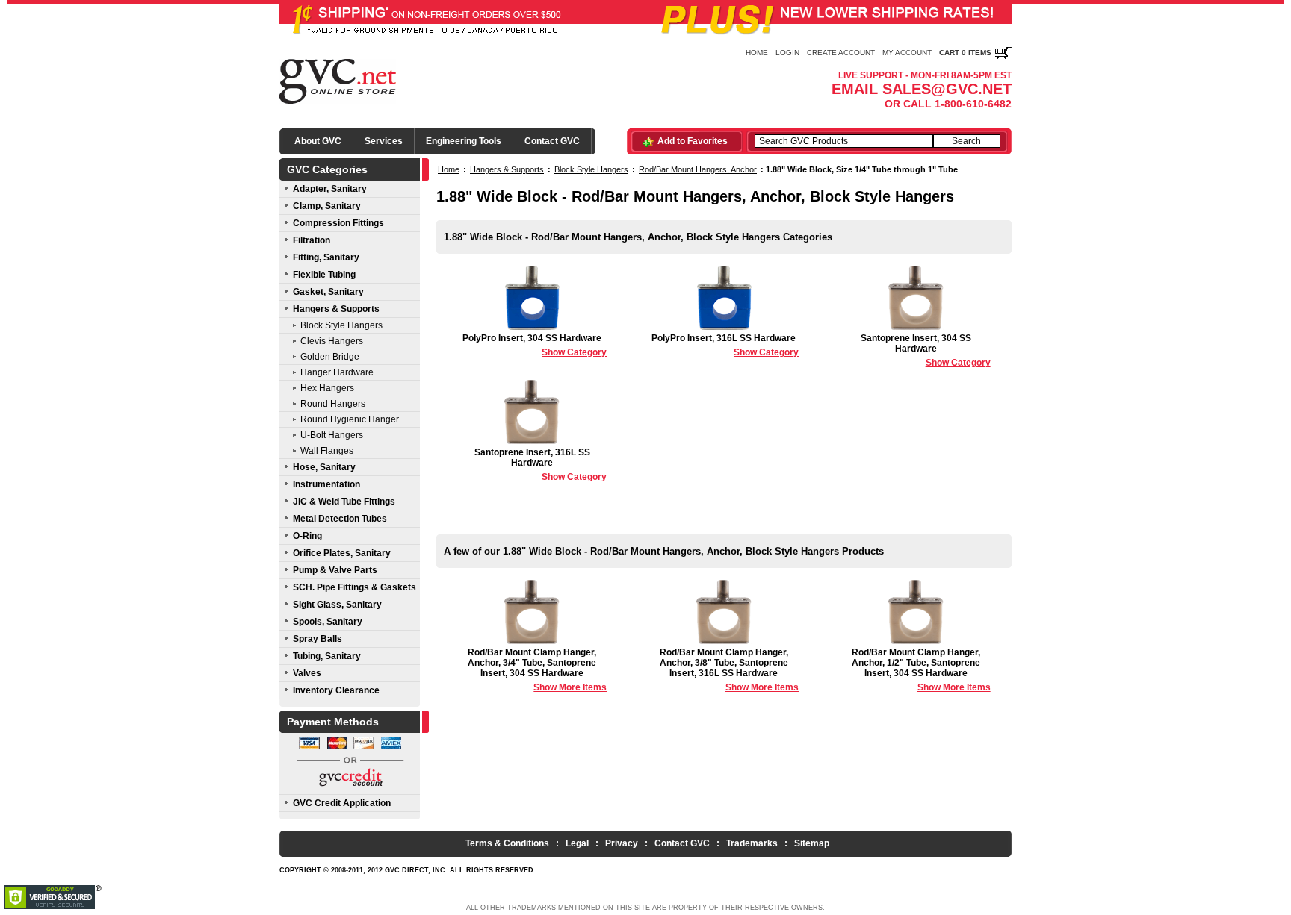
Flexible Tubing (324, 274)
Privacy (621, 843)
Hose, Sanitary (324, 467)
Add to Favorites (692, 141)
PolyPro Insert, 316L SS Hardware (725, 345)
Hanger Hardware (337, 372)
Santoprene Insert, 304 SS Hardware (926, 350)
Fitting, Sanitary (326, 257)
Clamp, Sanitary (327, 206)
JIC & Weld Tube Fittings (344, 501)
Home (757, 53)
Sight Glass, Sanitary (337, 604)
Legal (577, 843)
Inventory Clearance (336, 690)
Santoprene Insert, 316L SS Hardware (540, 464)
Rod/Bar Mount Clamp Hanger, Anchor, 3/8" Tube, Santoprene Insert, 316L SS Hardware (729, 670)
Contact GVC (552, 141)
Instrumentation (326, 484)
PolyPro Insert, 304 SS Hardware (534, 345)
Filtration (311, 240)
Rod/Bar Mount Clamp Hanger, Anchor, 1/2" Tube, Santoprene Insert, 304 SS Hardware (921, 670)
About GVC (317, 141)
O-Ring (307, 536)
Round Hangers (332, 404)
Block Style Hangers (341, 325)
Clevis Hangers (331, 341)
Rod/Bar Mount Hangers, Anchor (698, 169)
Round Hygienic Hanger (349, 419)
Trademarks (752, 843)
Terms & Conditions (507, 843)
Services (384, 141)
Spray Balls (317, 639)
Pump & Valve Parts (335, 570)
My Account (907, 53)
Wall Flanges (326, 451)
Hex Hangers (327, 388)
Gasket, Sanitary (328, 292)
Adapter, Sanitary (330, 189)
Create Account (841, 53)
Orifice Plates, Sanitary (342, 553)
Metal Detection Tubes (340, 518)
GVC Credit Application (342, 803)
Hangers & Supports (336, 309)
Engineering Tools (463, 141)
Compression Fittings (338, 223)
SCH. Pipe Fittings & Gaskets (354, 587)
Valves (307, 673)
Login (787, 53)
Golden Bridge (329, 357)
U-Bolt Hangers (331, 435)
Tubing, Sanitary (327, 656)
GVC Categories (327, 169)
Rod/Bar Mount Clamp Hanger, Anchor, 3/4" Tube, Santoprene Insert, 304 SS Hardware (537, 670)
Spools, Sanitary (327, 621)
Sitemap (811, 843)
